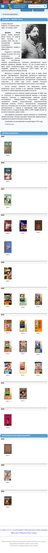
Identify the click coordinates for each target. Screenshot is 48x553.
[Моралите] (8, 252)
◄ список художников (9, 14)
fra (11, 530)
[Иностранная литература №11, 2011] (23, 398)
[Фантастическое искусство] (8, 505)
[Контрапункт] (8, 153)
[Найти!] (44, 6)
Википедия (10, 124)
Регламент (20, 530)
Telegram (23, 533)
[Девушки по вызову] (8, 351)
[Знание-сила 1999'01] (8, 480)
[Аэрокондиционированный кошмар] (23, 373)
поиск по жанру (26, 10)
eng (8, 530)
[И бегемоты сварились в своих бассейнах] (38, 331)
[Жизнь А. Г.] (8, 425)
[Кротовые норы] (38, 230)
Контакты (32, 530)
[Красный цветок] (8, 279)
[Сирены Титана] (23, 331)
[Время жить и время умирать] (8, 205)
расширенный (39, 10)
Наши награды (42, 530)
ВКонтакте (15, 533)
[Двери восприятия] (8, 304)
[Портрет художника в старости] (8, 373)
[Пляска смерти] (23, 231)
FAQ (26, 530)
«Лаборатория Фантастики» (28, 546)
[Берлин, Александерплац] (8, 179)
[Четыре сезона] (8, 231)
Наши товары (32, 533)
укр (14, 530)
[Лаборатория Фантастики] (10, 6)
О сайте (3, 530)
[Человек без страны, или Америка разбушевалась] (8, 331)
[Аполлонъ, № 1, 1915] (8, 453)
